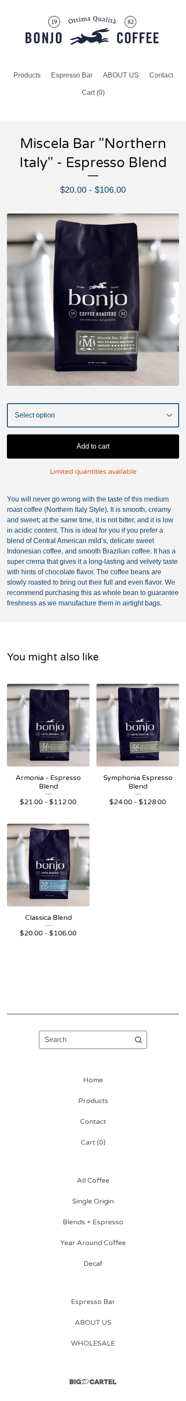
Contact (161, 75)
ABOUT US (121, 75)
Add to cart (93, 446)
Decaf (93, 1263)
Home (93, 1080)
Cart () (93, 92)
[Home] (93, 31)
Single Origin (93, 1201)
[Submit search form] (138, 1040)
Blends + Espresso (93, 1222)
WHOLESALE (93, 1343)
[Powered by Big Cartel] (93, 1381)
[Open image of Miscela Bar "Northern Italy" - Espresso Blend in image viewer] (93, 300)
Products (27, 75)
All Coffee (93, 1180)
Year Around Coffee (93, 1243)
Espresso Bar (72, 75)
